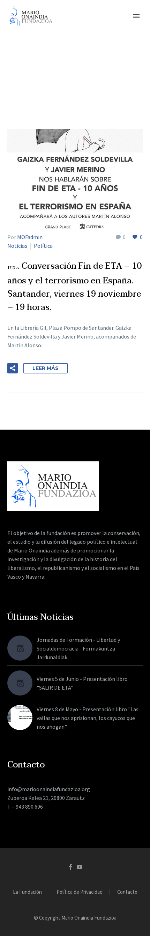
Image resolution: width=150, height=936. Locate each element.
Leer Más (45, 368)
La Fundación (27, 892)
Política (43, 245)
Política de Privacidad (80, 892)
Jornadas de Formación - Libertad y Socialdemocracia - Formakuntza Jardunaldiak (78, 648)
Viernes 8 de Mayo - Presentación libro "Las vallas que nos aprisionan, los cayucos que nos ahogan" (87, 718)
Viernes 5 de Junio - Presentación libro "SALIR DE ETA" (82, 683)
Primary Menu (136, 16)
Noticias (17, 245)
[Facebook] (70, 867)
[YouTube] (79, 867)
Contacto (127, 892)
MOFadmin (30, 236)
